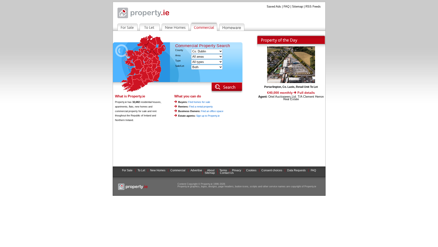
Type (178, 60)
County (179, 50)
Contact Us (227, 173)
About (210, 170)
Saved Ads (274, 6)
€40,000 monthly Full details (291, 92)
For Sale (127, 170)
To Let (141, 170)
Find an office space (212, 111)
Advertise (196, 170)
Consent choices (271, 170)
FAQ (286, 6)
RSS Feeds (313, 6)
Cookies (251, 170)
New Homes (157, 170)
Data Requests (296, 170)
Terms (223, 170)
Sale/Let (179, 66)
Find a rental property (201, 106)
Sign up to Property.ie (208, 115)
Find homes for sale (199, 102)
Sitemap (297, 6)
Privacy (236, 170)
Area (177, 55)
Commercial (177, 170)
